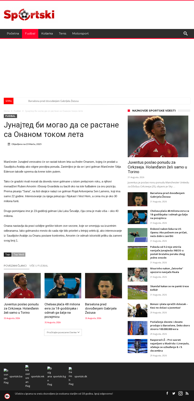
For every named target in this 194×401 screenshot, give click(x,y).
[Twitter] (174, 393)
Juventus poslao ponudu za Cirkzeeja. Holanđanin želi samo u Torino (21, 308)
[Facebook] (167, 393)
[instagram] (181, 393)
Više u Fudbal (38, 265)
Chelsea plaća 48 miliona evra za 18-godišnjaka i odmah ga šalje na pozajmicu (62, 310)
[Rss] (187, 393)
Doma (7, 111)
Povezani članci (15, 265)
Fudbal (17, 111)
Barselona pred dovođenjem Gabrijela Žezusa (53, 100)
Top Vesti (18, 254)
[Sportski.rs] (31, 6)
